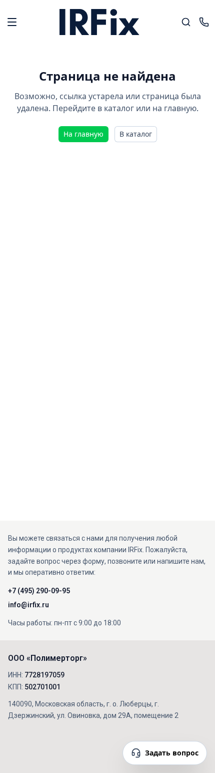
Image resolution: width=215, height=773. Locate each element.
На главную (84, 134)
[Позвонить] (204, 22)
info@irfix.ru (28, 605)
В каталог (136, 134)
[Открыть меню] (12, 22)
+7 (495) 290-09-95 (39, 591)
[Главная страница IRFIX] (100, 22)
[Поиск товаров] (186, 22)
